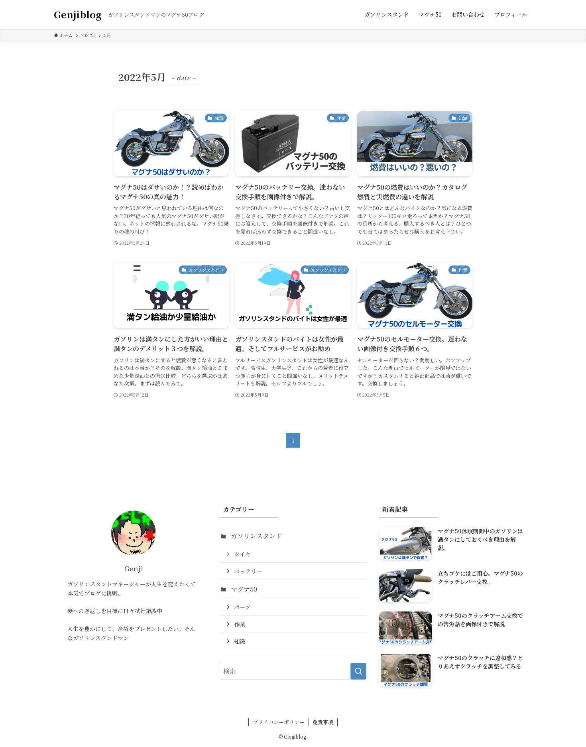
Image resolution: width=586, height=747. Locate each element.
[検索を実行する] (358, 671)
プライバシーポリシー (279, 722)
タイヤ (242, 554)
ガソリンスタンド (256, 536)
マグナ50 (244, 589)
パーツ (242, 607)
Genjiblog (78, 14)
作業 (239, 624)
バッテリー (248, 571)
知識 (239, 641)
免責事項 (323, 722)
